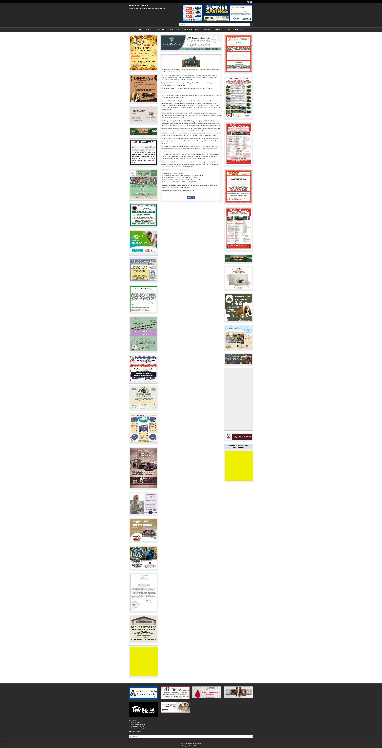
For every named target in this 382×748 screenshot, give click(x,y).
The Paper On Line (138, 5)
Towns (197, 30)
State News (228, 30)
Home (140, 30)
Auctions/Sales (159, 30)
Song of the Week (238, 30)
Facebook (191, 197)
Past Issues (187, 30)
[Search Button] (251, 2)
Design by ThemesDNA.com (191, 746)
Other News (207, 30)
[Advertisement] (145, 661)
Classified (170, 30)
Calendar (178, 30)
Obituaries (149, 30)
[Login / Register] (248, 2)
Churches (217, 30)
